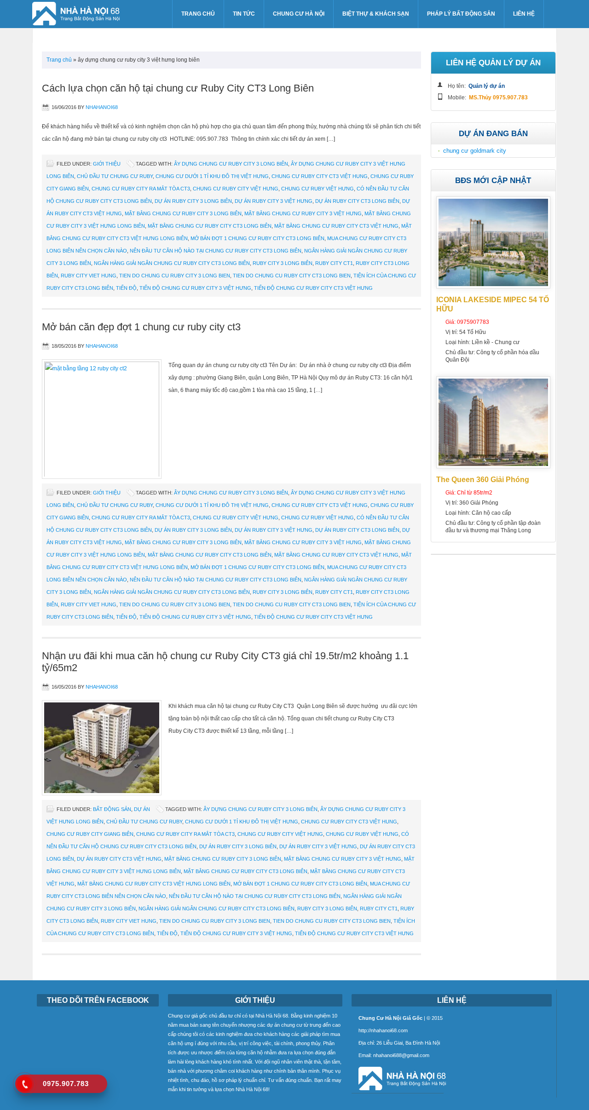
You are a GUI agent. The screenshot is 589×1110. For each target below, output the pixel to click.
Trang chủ (198, 14)
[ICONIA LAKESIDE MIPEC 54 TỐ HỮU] (493, 286)
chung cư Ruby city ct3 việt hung (319, 176)
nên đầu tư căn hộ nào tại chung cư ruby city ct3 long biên (215, 250)
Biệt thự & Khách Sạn (375, 14)
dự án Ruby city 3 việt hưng (273, 201)
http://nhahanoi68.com (383, 1030)
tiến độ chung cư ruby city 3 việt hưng (195, 288)
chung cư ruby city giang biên (89, 834)
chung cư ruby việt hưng (317, 188)
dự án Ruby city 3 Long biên (193, 201)
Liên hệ (524, 14)
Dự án (142, 809)
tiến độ (126, 288)
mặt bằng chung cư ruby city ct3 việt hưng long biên (154, 883)
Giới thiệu (107, 164)
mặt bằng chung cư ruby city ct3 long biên (209, 226)
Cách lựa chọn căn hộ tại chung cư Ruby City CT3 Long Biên (178, 88)
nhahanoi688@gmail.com (401, 1055)
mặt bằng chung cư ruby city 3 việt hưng (303, 213)
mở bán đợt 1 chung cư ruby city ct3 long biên (257, 238)
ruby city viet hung (88, 275)
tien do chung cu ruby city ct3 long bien (292, 275)
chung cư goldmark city (474, 150)
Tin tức (244, 14)
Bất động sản (112, 809)
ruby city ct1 (334, 263)
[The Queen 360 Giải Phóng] (493, 466)
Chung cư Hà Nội (298, 14)
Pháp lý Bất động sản (461, 14)
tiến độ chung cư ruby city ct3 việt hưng (313, 288)
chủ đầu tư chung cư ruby (115, 176)
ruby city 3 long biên (282, 263)
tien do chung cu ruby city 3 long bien (174, 275)
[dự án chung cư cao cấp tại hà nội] (399, 1090)
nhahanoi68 (102, 107)
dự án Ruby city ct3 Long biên (357, 201)
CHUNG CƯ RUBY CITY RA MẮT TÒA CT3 (141, 188)
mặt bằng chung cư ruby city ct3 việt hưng (336, 226)
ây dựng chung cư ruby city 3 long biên (231, 164)
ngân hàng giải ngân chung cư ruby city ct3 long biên (172, 263)
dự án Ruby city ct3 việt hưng (119, 859)
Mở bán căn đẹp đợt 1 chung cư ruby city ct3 (141, 327)
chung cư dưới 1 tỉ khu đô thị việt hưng (212, 176)
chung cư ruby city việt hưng (235, 188)
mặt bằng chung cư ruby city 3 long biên (183, 213)
